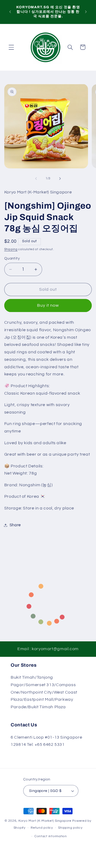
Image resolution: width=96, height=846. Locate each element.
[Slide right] (60, 178)
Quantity (12, 258)
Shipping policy (70, 827)
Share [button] (15, 525)
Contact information (50, 836)
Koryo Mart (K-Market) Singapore (44, 820)
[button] (11, 47)
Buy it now (48, 305)
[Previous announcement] (10, 12)
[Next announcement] (86, 12)
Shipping (11, 249)
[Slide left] (36, 178)
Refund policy (42, 827)
